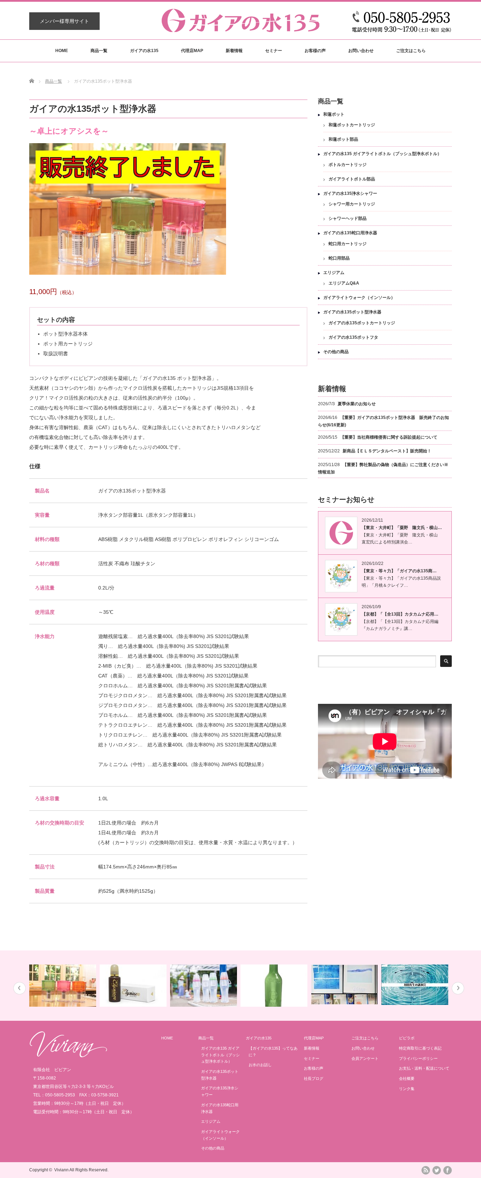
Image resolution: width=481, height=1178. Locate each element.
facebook (447, 1170)
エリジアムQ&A (344, 283)
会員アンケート (365, 1058)
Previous (19, 988)
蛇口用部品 (339, 258)
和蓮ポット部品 (343, 139)
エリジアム (333, 272)
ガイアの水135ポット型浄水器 (352, 312)
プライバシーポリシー (418, 1058)
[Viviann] (68, 1055)
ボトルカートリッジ (348, 164)
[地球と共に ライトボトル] (204, 985)
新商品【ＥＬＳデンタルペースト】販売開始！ (387, 450)
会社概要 (406, 1078)
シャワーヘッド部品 (348, 218)
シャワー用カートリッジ (352, 204)
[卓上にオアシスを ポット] (63, 985)
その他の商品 (336, 351)
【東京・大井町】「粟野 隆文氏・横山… (402, 527)
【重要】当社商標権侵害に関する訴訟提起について (388, 437)
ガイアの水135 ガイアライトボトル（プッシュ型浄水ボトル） (382, 153)
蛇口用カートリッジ (348, 243)
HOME (61, 50)
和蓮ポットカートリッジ (352, 124)
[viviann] (240, 28)
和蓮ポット (333, 114)
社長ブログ (313, 1078)
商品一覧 (98, 50)
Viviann (61, 1169)
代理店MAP (192, 50)
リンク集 (406, 1089)
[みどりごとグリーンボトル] (275, 985)
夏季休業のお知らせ (357, 403)
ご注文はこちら (411, 50)
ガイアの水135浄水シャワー (350, 193)
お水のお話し (260, 1065)
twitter (436, 1170)
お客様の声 (315, 50)
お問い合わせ (361, 50)
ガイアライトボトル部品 (352, 179)
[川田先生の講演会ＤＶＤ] (415, 984)
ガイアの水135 (144, 50)
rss (425, 1170)
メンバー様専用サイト (64, 21)
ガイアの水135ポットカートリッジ (362, 322)
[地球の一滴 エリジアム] (134, 985)
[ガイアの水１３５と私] (345, 984)
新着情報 (234, 50)
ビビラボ (406, 1038)
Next (458, 988)
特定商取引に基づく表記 (420, 1048)
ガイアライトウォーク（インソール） (359, 297)
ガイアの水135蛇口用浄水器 (350, 232)
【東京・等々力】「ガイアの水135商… (399, 570)
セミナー (273, 50)
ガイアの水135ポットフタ (353, 337)
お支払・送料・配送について (424, 1068)
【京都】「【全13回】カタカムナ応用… (400, 614)
